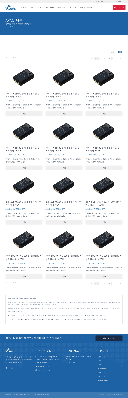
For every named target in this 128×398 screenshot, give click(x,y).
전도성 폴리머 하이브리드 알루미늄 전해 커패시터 (51, 319)
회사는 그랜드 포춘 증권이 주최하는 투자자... (78, 357)
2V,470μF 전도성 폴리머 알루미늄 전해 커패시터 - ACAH (24, 95)
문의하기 (72, 7)
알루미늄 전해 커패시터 (71, 319)
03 (105, 58)
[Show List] (121, 52)
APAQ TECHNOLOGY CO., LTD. (27, 394)
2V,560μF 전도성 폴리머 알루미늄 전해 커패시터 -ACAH (104, 149)
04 (109, 58)
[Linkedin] (12, 368)
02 (100, 58)
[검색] (96, 1)
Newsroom (50, 7)
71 (116, 58)
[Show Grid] (119, 52)
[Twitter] (9, 368)
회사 (32, 7)
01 (96, 58)
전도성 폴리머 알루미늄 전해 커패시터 (27, 319)
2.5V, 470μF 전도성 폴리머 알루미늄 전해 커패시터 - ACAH (104, 203)
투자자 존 (61, 7)
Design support (86, 7)
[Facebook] (6, 368)
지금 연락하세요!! (109, 338)
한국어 (120, 1)
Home (11, 26)
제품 (40, 7)
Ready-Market (118, 395)
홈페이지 (24, 7)
